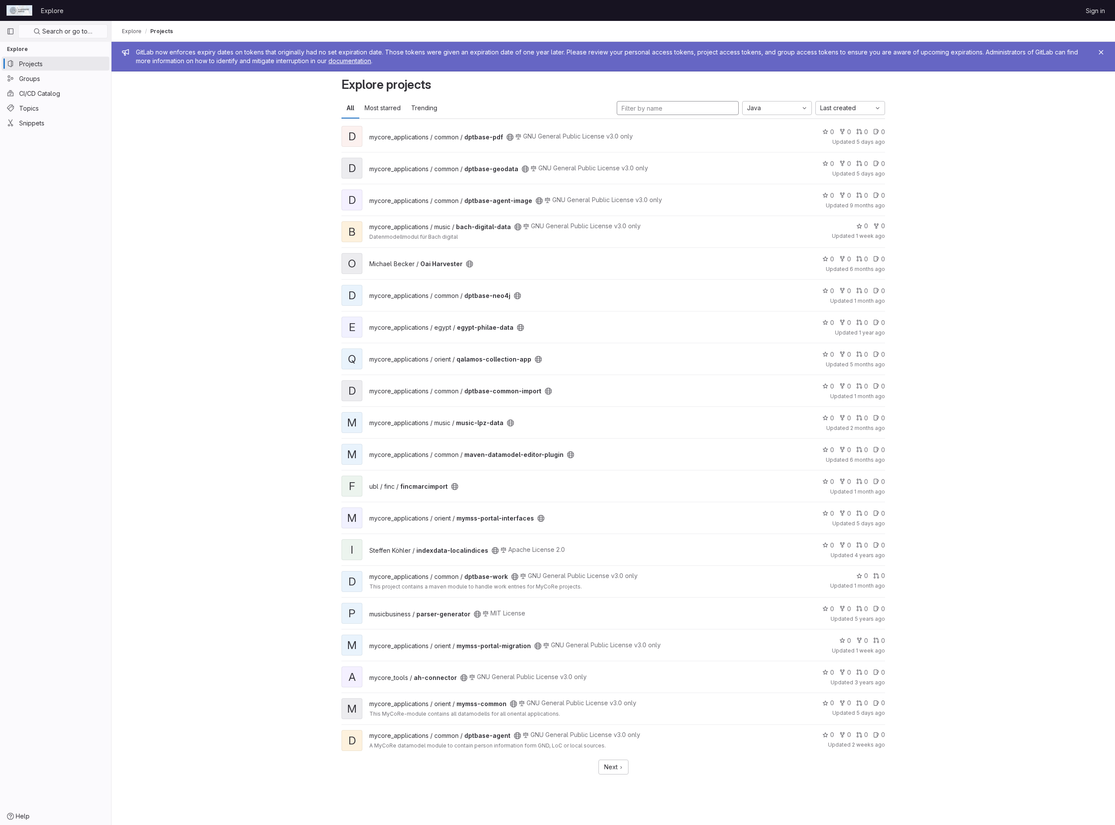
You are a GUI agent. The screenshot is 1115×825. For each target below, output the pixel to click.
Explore (52, 10)
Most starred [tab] (383, 108)
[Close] (1101, 52)
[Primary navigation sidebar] (10, 31)
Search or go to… (66, 31)
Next (611, 767)
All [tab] (350, 108)
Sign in (1095, 10)
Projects (161, 31)
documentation (349, 60)
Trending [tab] (424, 108)
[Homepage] (19, 10)
